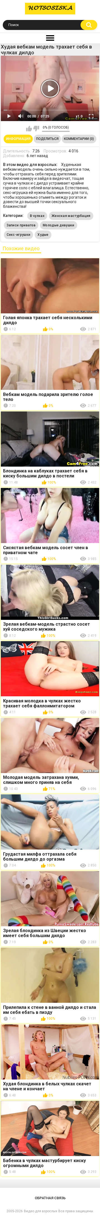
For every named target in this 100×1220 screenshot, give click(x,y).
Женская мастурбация (71, 216)
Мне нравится (29, 128)
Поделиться (47, 139)
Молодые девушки (58, 225)
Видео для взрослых (40, 1211)
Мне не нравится (36, 128)
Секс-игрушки (19, 235)
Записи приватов (21, 225)
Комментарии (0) (79, 139)
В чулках (37, 216)
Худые (43, 235)
